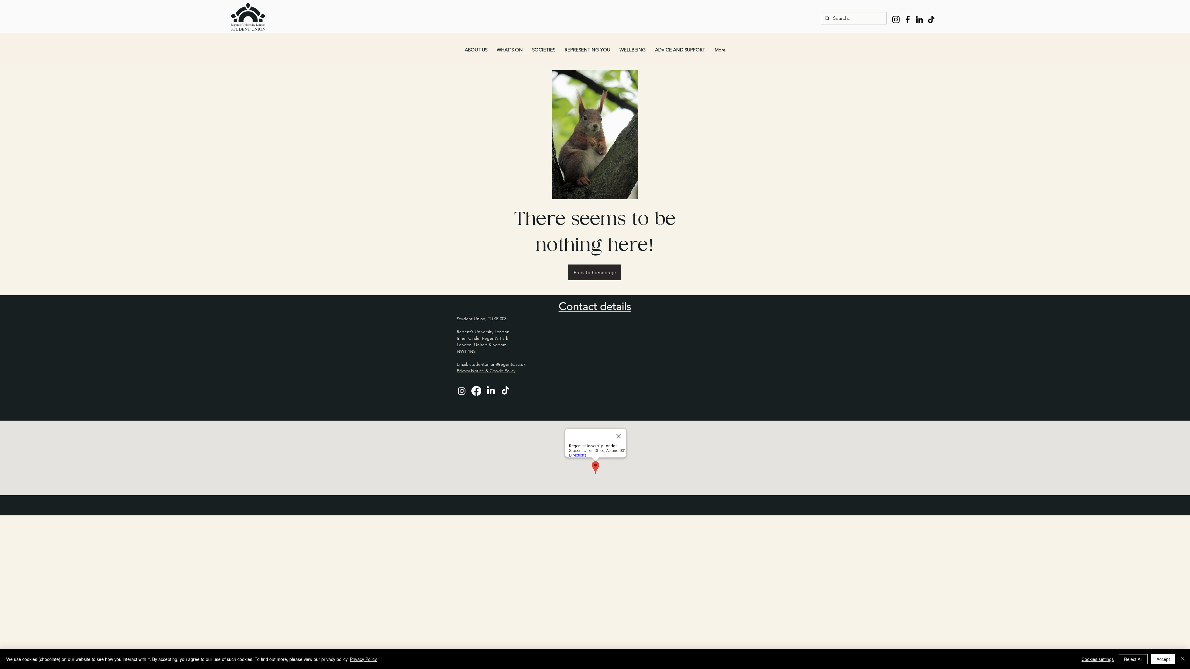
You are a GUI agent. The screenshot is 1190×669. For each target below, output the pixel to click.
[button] (476, 50)
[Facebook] (908, 19)
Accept (1163, 659)
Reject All (1133, 659)
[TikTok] (931, 19)
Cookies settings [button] (1098, 659)
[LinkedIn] (919, 19)
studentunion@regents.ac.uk (497, 364)
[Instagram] (896, 19)
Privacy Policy (363, 659)
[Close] (1182, 659)
